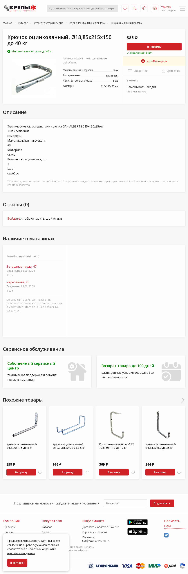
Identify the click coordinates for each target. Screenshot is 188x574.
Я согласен (17, 562)
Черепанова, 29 (17, 282)
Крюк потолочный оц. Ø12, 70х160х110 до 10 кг (117, 446)
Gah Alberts (70, 62)
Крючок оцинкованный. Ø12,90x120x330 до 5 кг (69, 446)
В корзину (154, 46)
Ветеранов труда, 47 (21, 267)
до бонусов (157, 61)
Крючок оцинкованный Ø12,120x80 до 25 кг (160, 446)
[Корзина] (154, 8)
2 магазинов (138, 91)
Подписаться (162, 503)
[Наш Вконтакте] (166, 535)
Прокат (46, 532)
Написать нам (172, 523)
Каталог (47, 527)
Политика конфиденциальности (95, 538)
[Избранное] (125, 8)
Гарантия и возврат (94, 532)
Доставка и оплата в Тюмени (100, 527)
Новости (8, 532)
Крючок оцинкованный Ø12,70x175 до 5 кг (21, 446)
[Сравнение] (134, 8)
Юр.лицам (9, 527)
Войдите (13, 218)
